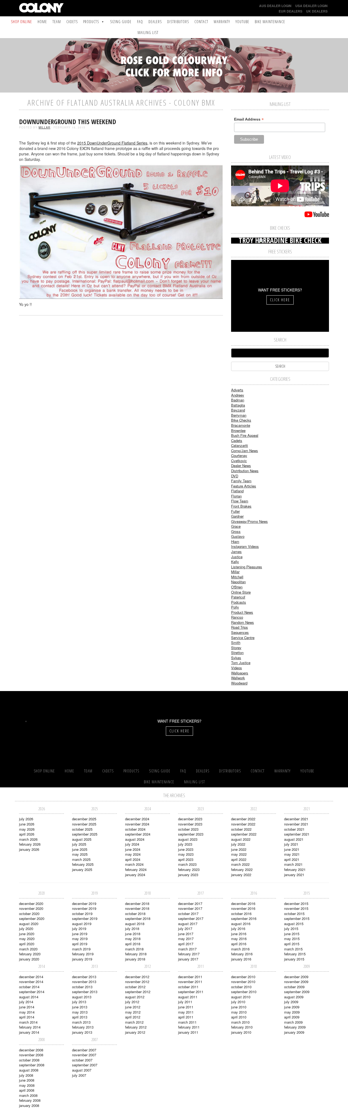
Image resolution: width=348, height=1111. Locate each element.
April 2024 (132, 859)
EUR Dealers (290, 11)
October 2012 (135, 986)
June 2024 (132, 849)
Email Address (249, 119)
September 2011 (190, 991)
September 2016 (243, 918)
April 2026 (26, 834)
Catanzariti (239, 445)
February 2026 (30, 844)
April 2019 (79, 943)
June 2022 (238, 849)
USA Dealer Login (311, 5)
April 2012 (132, 1017)
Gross (236, 531)
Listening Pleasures (246, 566)
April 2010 (238, 1017)
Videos (236, 667)
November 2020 (31, 908)
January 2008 (29, 1105)
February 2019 (83, 953)
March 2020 (28, 949)
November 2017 (190, 908)
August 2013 (81, 996)
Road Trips (239, 627)
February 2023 (189, 869)
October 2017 (188, 913)
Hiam (235, 541)
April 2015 (291, 943)
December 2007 (84, 1049)
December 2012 (137, 976)
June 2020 (26, 933)
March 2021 (293, 864)
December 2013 (84, 976)
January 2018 (135, 959)
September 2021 (296, 834)
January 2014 (29, 1032)
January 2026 (29, 849)
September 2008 (31, 1064)
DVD (234, 475)
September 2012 (137, 991)
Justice (237, 556)
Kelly (235, 561)
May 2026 (27, 829)
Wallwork (238, 677)
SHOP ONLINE (21, 21)
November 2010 (243, 981)
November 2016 (243, 908)
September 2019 (84, 918)
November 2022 (243, 824)
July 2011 (185, 1001)
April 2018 (132, 943)
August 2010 (240, 996)
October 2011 (188, 986)
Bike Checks (241, 420)
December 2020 (31, 903)
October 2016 (241, 913)
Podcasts (238, 602)
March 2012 (134, 1022)
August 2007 (81, 1070)
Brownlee (238, 430)
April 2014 (26, 1017)
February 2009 (295, 1027)
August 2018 (134, 923)
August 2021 (293, 839)
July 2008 (26, 1075)
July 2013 (79, 1001)
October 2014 (29, 986)
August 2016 (240, 923)
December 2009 (296, 976)
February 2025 (83, 864)
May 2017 (186, 938)
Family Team (241, 480)
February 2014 (30, 1027)
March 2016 (240, 949)
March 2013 (81, 1022)
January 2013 (82, 1032)
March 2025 (81, 859)
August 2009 (293, 996)
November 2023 (190, 824)
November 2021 (296, 824)
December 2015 (296, 903)
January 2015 (294, 959)
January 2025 (82, 869)
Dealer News (241, 465)
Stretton (237, 652)
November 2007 (84, 1054)
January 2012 (135, 1032)
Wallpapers (239, 673)
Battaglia (238, 405)
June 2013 (79, 1006)
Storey (236, 647)
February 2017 (189, 953)
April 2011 (185, 1017)
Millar (44, 127)
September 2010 (243, 991)
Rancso (237, 617)
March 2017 (187, 949)
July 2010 (238, 1001)
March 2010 (240, 1022)
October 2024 (135, 829)
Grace (236, 526)
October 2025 (82, 829)
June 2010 (238, 1006)
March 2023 (187, 864)
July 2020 (26, 928)
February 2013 (83, 1027)
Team (56, 21)
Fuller (235, 511)
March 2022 (240, 864)
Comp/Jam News (244, 450)
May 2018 (133, 938)
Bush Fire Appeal (244, 435)
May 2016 (239, 938)
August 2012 (134, 996)
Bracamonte (240, 425)
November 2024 (137, 824)
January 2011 (188, 1032)
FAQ (140, 21)
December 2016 (243, 903)
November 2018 (137, 908)
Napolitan (238, 581)
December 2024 (137, 818)
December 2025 (84, 818)
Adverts (237, 389)
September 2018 (137, 918)
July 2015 (291, 928)
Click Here (280, 299)
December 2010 (243, 976)
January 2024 (135, 874)
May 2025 (80, 854)
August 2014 (28, 996)
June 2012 (132, 1006)
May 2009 (292, 1012)
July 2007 (79, 1075)
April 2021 (291, 859)
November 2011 (190, 981)
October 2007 (82, 1060)
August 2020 (28, 923)
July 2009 (291, 1001)
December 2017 (190, 903)
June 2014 (26, 1006)
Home (42, 21)
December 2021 (296, 818)
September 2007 (84, 1064)
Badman (237, 400)
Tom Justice (240, 662)
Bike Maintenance (270, 21)
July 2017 (185, 928)
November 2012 (137, 981)
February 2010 (242, 1027)
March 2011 (187, 1022)
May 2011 (186, 1012)
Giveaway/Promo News (249, 521)
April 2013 (79, 1017)
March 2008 (28, 1095)
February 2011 (189, 1027)
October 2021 (294, 829)
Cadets (72, 21)
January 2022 (241, 874)
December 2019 (84, 903)
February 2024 (136, 869)
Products (91, 21)
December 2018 (137, 903)
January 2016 (241, 959)
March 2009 (293, 1022)
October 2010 (241, 986)
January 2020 (29, 959)
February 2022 (242, 869)
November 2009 (296, 981)
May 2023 (186, 854)
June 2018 (132, 933)
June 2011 (185, 1006)
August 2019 (81, 923)
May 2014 (27, 1012)
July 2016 (238, 928)
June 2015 (291, 933)
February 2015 (295, 953)
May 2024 (133, 854)
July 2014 (26, 1001)
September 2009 (296, 991)
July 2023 (185, 844)
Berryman (238, 415)
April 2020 (26, 943)
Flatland (237, 490)
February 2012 (136, 1027)
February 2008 (30, 1100)
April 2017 (185, 943)
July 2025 (79, 844)
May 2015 (292, 938)
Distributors (178, 21)
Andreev (237, 395)
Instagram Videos (245, 546)
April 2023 (185, 859)
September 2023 (190, 834)
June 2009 (291, 1006)
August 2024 (134, 839)
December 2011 (190, 976)
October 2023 (188, 829)
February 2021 (295, 869)
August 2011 (187, 996)
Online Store (241, 592)
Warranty (222, 21)
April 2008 (26, 1090)
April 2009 (291, 1017)
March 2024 (134, 864)
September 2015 (296, 918)
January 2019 (82, 959)
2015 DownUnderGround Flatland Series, (112, 143)
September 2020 (31, 918)
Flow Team (239, 501)
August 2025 (81, 839)
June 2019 (79, 933)
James (236, 551)
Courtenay (239, 455)
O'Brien (237, 587)
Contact (201, 21)
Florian (236, 496)
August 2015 (293, 923)
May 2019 (80, 938)
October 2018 (135, 913)
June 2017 (185, 933)
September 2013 (84, 991)
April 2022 (238, 859)
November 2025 (84, 824)
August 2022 (240, 839)
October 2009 (294, 986)
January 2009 (294, 1032)
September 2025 (84, 834)
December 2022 (243, 818)
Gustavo (237, 536)
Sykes (236, 657)
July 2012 (132, 1001)
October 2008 (29, 1060)
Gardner (237, 516)
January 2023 (188, 874)
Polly (235, 607)
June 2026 (26, 824)
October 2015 (294, 913)
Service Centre (242, 637)
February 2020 (30, 953)
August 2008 (28, 1070)
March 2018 (134, 949)
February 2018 (136, 953)
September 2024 (137, 834)
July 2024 (132, 844)
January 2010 (241, 1032)
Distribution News (245, 470)
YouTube (242, 21)
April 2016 (238, 943)
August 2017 (187, 923)
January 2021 (294, 874)
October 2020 (29, 913)
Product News (242, 612)
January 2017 (188, 959)
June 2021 (291, 849)
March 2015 (293, 949)
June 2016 (238, 933)
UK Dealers (317, 11)
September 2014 (31, 991)
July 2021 (291, 844)
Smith (235, 642)
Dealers (155, 21)
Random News (242, 622)
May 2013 (80, 1012)
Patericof (238, 597)
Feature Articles (243, 486)
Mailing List (148, 32)
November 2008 (31, 1054)
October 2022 (241, 829)
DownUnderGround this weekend (67, 121)
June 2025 (79, 849)
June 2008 (26, 1080)
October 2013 (82, 986)
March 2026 (28, 839)
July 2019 (79, 928)
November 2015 (296, 908)
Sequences (240, 632)
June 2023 (185, 849)
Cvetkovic (239, 460)
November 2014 (31, 981)
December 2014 (31, 976)
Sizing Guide (121, 21)
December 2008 (31, 1049)
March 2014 (28, 1022)
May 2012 (133, 1012)
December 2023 (190, 818)
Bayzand (238, 410)
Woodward (239, 683)
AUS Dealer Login (275, 5)
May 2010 (239, 1012)
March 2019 (81, 949)
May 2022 (239, 854)
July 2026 (26, 818)
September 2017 (190, 918)
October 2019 (82, 913)
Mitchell (237, 576)
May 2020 (27, 938)
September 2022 (243, 834)
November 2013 (84, 981)
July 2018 (132, 928)
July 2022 (238, 844)
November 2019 (84, 908)
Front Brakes (241, 506)
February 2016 (242, 953)
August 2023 (187, 839)
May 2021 (292, 854)
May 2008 (27, 1085)
